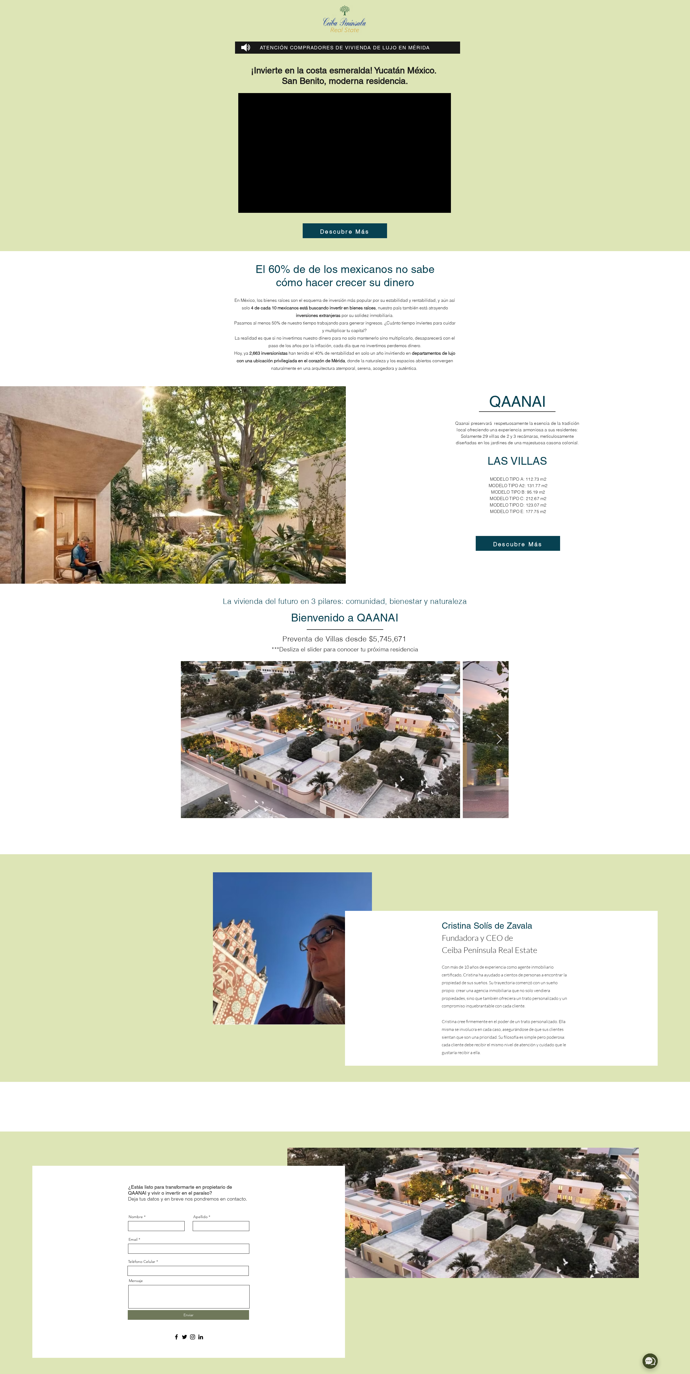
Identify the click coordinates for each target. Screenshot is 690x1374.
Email (133, 1239)
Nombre (136, 1217)
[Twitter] (184, 1337)
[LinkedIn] (200, 1337)
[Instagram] (192, 1337)
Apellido (200, 1217)
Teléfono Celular (141, 1261)
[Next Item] (499, 739)
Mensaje (136, 1281)
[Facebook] (176, 1337)
